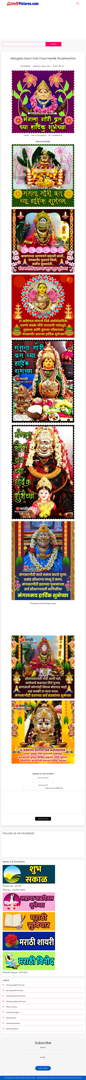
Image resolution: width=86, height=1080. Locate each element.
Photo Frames (11, 1007)
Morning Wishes (12, 1029)
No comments (55, 135)
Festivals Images (12, 1012)
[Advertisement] (43, 24)
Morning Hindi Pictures (14, 990)
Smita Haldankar (38, 135)
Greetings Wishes (13, 1023)
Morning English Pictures (15, 985)
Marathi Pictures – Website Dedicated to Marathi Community (44, 1078)
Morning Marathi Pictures (15, 996)
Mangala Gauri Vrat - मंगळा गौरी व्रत (48, 66)
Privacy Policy (69, 1078)
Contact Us (77, 1078)
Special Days (11, 1018)
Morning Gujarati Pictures (16, 1001)
